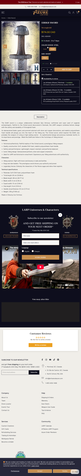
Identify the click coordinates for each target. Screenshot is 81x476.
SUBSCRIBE (40, 257)
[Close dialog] (60, 215)
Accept (39, 471)
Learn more (35, 466)
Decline (64, 471)
